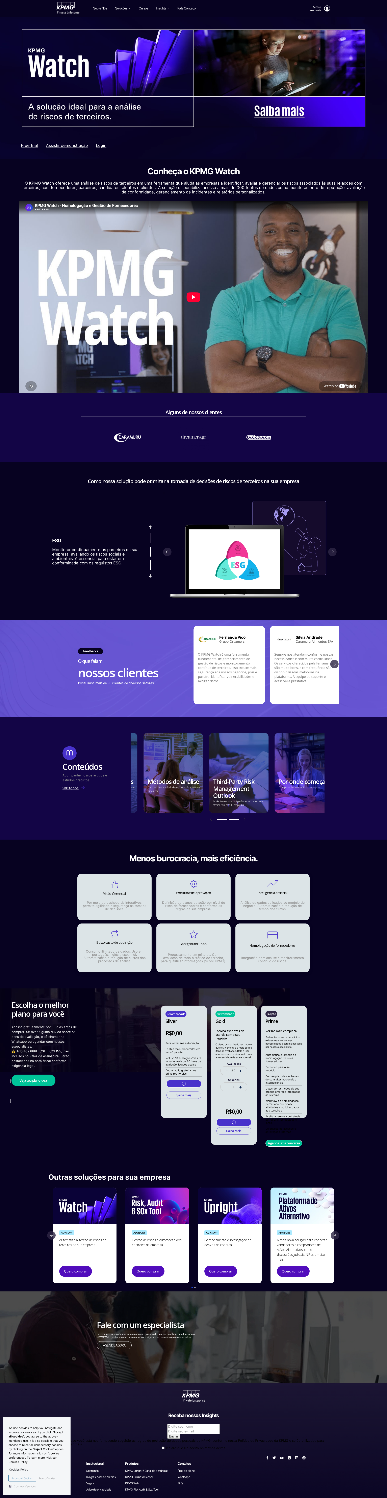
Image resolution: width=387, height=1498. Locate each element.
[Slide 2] (150, 552)
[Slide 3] (150, 565)
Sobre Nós (100, 8)
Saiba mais (183, 1095)
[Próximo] (150, 576)
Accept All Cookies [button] (22, 1478)
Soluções (121, 8)
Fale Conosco (186, 8)
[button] (192, 1287)
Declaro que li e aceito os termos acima (194, 1448)
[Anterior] (150, 527)
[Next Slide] (335, 1235)
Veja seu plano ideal (33, 1080)
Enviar (173, 1436)
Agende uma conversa (284, 1143)
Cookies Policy (18, 1469)
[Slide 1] (150, 538)
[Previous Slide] (51, 1235)
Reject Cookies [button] (47, 1478)
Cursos (143, 8)
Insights (161, 8)
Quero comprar (75, 1271)
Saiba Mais (233, 1131)
